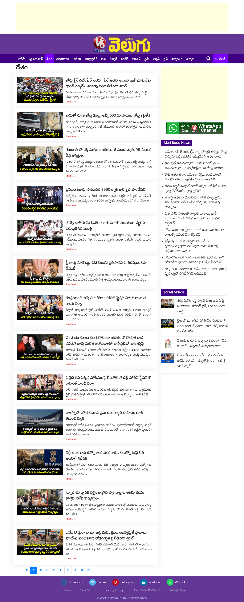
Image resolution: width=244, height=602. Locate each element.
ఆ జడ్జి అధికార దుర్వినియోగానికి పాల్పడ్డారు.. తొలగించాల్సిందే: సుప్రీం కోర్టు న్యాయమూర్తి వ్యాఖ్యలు (193, 202)
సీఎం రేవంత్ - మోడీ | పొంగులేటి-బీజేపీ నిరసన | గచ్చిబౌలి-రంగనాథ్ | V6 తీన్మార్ (201, 361)
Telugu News (178, 590)
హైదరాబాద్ (36, 59)
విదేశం (77, 59)
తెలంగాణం (62, 59)
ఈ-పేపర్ (220, 59)
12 (33, 570)
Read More (71, 102)
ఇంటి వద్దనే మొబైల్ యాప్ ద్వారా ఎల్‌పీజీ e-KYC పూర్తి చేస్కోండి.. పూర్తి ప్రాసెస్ (196, 189)
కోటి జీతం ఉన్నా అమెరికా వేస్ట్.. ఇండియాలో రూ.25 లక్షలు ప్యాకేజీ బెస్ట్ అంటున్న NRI (193, 177)
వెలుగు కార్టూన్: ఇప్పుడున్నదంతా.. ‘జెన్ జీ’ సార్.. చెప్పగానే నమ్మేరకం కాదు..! (202, 343)
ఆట (103, 59)
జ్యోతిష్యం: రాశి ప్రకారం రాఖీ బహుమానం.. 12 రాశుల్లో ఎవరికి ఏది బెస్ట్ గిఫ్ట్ (194, 233)
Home (67, 590)
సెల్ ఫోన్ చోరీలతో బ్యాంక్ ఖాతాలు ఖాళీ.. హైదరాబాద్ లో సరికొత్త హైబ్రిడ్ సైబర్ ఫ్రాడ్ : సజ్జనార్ (193, 218)
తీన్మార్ (113, 59)
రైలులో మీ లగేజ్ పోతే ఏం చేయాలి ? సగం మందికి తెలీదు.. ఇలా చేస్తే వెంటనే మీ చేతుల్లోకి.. (202, 326)
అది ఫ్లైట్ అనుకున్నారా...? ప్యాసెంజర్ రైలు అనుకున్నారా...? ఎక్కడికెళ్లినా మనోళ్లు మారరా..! (195, 166)
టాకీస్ (124, 59)
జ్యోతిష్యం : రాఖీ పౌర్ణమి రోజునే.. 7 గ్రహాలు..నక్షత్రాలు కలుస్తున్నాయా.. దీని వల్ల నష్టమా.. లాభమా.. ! (191, 246)
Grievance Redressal (146, 590)
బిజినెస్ (136, 59)
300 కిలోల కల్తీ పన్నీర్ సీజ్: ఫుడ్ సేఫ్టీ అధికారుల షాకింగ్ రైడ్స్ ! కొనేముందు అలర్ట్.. (201, 306)
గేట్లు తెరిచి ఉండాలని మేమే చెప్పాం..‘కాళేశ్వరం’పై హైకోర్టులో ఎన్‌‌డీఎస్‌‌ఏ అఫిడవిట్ (196, 272)
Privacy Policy (114, 590)
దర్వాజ (190, 59)
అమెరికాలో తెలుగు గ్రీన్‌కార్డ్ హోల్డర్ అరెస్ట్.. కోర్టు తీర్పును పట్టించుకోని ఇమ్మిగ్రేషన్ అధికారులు (196, 155)
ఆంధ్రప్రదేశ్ (91, 59)
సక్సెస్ (156, 59)
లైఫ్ (166, 59)
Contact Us (88, 590)
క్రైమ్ (146, 59)
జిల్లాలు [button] (176, 59)
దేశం (49, 59)
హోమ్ (21, 59)
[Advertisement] (122, 17)
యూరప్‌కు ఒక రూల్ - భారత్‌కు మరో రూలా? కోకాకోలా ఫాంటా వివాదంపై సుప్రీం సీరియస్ (194, 260)
